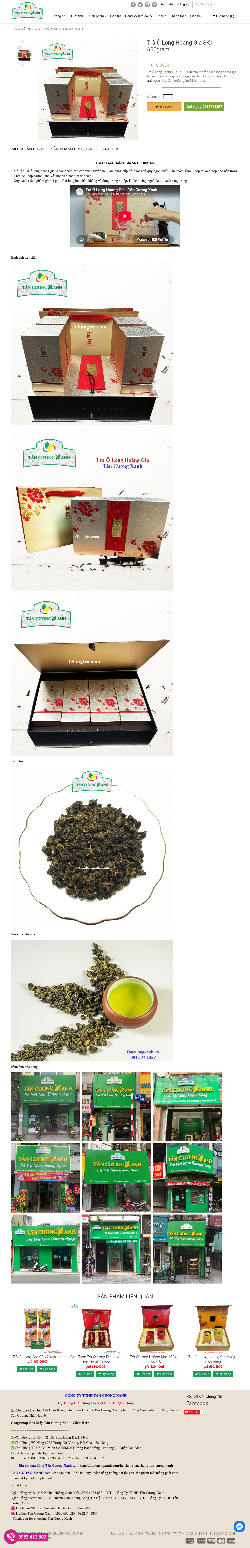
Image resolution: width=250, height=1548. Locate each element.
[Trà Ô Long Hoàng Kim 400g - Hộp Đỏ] (154, 1328)
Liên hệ (195, 16)
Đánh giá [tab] (109, 149)
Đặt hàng (48, 1369)
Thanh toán (178, 16)
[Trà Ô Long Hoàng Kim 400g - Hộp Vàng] (213, 1328)
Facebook (197, 1403)
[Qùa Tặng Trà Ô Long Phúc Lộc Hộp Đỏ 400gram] (95, 1328)
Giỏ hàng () (224, 16)
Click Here (81, 1423)
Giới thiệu (78, 16)
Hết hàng (165, 106)
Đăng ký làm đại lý (138, 16)
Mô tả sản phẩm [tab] (28, 149)
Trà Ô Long (34, 28)
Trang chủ (60, 16)
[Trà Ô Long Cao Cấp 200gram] (37, 1328)
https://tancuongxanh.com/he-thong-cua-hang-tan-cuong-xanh (126, 1465)
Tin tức (161, 16)
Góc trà (115, 16)
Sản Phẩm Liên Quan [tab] (72, 149)
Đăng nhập (167, 4)
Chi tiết (27, 1369)
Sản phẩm (96, 16)
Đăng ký (183, 4)
